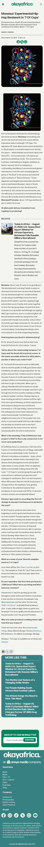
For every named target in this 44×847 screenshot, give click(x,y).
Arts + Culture (8, 780)
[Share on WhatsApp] (25, 42)
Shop (5, 788)
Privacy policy (8, 800)
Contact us (7, 797)
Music (5, 774)
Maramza (37, 631)
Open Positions (9, 805)
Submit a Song (9, 802)
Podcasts (7, 785)
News (5, 772)
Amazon (4, 642)
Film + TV (6, 777)
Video (5, 782)
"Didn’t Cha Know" (8, 605)
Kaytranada (32, 628)
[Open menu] (3, 4)
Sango (4, 631)
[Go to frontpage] (22, 4)
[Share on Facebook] (18, 42)
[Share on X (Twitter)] (22, 42)
